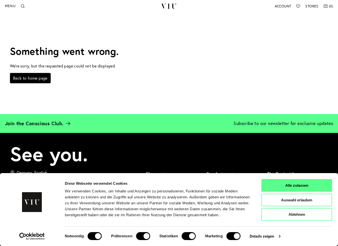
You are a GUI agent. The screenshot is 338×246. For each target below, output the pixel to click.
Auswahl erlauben (296, 200)
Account (283, 6)
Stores (311, 6)
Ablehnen (297, 214)
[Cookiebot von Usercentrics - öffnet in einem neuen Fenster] (32, 236)
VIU (169, 6)
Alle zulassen (296, 185)
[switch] (143, 236)
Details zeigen (262, 236)
